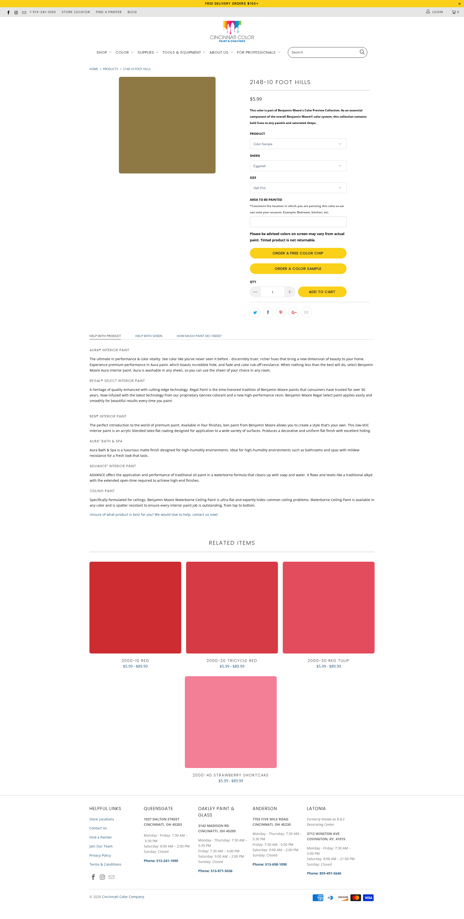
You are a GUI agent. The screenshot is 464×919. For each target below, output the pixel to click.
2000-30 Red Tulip (329, 607)
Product (257, 133)
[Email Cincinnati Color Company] (24, 12)
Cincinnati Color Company (123, 896)
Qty (253, 282)
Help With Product (105, 336)
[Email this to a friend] (306, 312)
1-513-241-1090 (43, 12)
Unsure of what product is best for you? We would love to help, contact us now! (154, 514)
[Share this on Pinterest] (281, 312)
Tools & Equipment (182, 52)
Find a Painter (100, 837)
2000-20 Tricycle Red (232, 607)
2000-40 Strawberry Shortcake (231, 722)
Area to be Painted (297, 205)
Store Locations (101, 819)
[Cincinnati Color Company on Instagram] (16, 12)
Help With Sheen (148, 336)
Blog (132, 12)
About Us (220, 52)
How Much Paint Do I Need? (199, 336)
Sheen (255, 155)
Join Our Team (101, 846)
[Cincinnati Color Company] (232, 31)
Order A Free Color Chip (298, 253)
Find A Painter (109, 12)
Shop (102, 52)
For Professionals (257, 52)
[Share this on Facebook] (268, 312)
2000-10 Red (135, 607)
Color (122, 52)
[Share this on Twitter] (255, 312)
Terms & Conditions (105, 864)
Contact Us (98, 828)
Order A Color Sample (298, 268)
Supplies (146, 52)
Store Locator (76, 12)
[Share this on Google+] (293, 312)
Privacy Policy (100, 855)
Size (253, 177)
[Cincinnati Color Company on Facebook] (8, 12)
